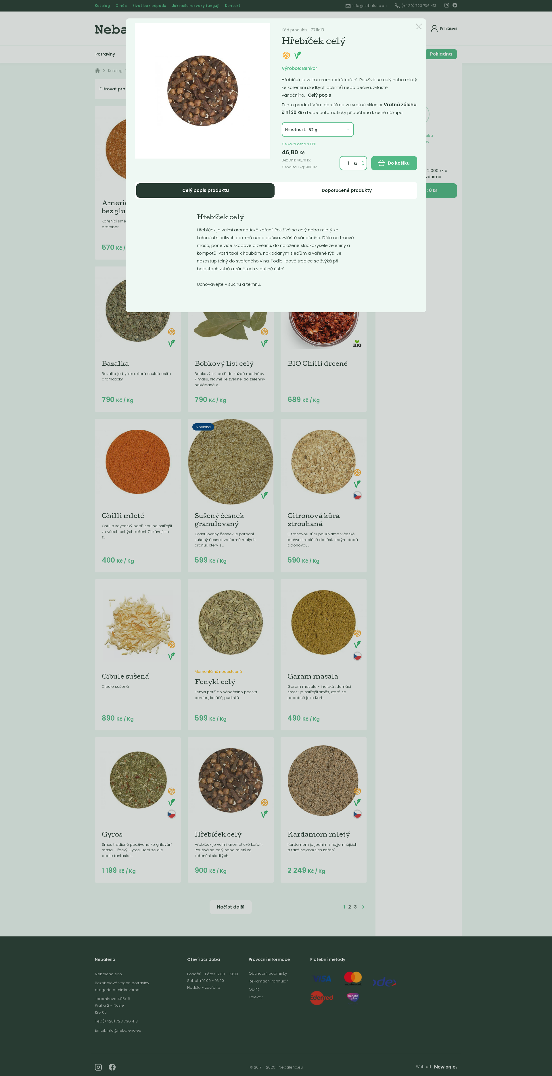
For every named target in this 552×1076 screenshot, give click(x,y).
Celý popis (319, 95)
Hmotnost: (295, 129)
